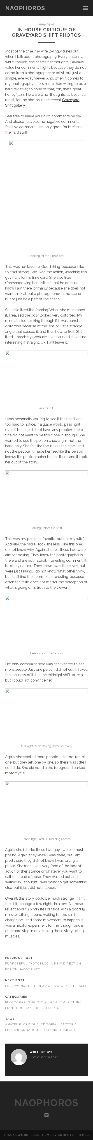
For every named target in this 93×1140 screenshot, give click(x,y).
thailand (68, 1030)
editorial (49, 1024)
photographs (17, 1002)
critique (31, 1024)
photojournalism (48, 1002)
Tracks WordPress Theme (27, 1135)
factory (68, 1024)
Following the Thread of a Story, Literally (46, 985)
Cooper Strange (45, 1057)
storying (48, 1030)
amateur (13, 1024)
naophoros (25, 8)
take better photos (44, 1008)
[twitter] (46, 1115)
